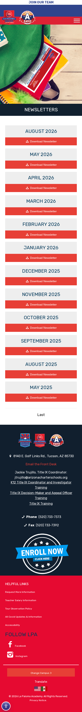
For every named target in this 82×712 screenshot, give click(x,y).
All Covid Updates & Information (23, 616)
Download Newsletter (53, 141)
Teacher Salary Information (20, 600)
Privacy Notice (38, 700)
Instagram (21, 656)
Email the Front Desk (41, 464)
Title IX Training (41, 503)
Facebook (20, 645)
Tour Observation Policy (18, 608)
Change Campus (40, 673)
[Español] (44, 688)
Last (41, 415)
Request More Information (20, 592)
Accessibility (12, 625)
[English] (37, 688)
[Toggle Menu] (77, 20)
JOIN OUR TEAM (41, 2)
